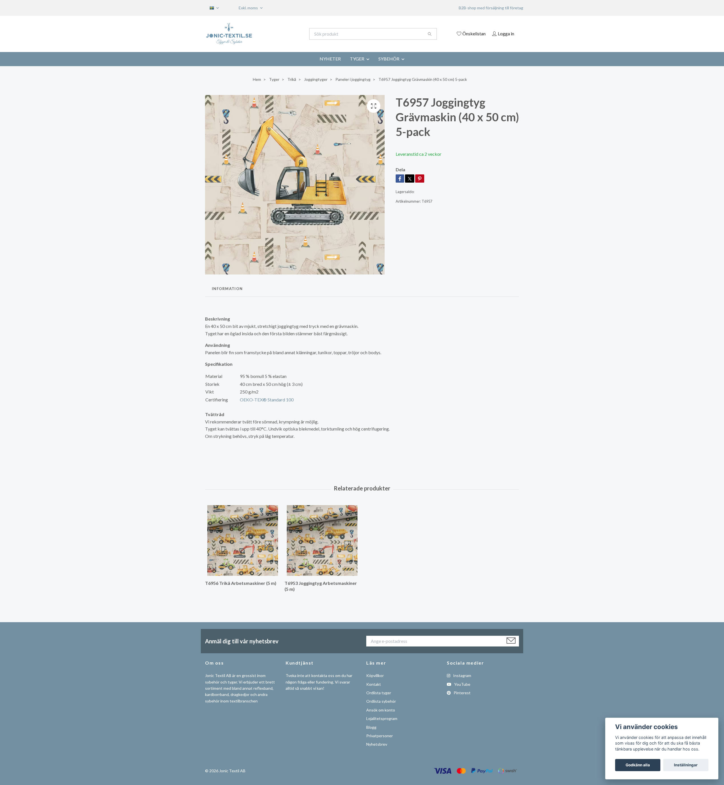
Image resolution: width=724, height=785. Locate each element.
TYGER (357, 58)
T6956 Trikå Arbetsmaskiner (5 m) (240, 583)
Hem (257, 79)
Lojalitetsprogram (381, 718)
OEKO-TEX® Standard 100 (267, 399)
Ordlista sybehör (381, 701)
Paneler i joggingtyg (352, 79)
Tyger (274, 79)
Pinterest (462, 692)
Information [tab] (227, 288)
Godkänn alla (638, 765)
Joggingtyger (315, 79)
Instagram (461, 675)
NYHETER (330, 58)
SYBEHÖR (388, 58)
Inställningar (686, 765)
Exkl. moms (249, 7)
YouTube (461, 684)
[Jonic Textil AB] (283, 34)
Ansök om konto (380, 710)
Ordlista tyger (378, 692)
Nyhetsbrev (376, 744)
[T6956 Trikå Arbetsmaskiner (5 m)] (242, 540)
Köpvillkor (375, 675)
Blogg (371, 727)
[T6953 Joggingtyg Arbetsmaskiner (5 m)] (322, 540)
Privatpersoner (379, 735)
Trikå (291, 79)
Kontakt (373, 684)
